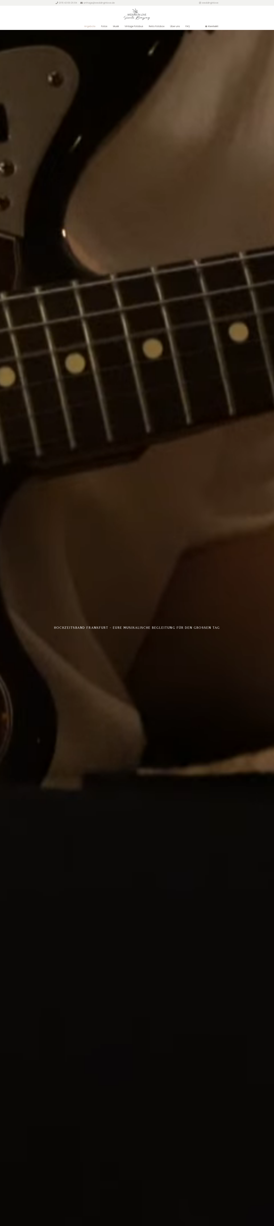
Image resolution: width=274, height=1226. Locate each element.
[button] (96, 26)
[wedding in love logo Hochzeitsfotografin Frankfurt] (137, 14)
